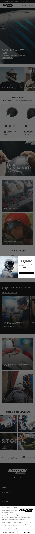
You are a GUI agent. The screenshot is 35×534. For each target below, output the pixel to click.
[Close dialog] (34, 257)
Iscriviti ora (26, 272)
